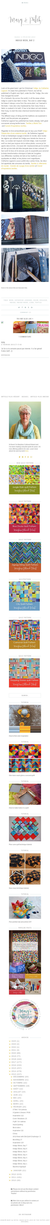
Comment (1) (25, 312)
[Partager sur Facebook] (22, 307)
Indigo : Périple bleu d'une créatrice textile (24, 132)
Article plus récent (10, 397)
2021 (14, 1050)
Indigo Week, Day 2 (20, 1161)
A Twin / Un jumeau (20, 1109)
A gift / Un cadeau (19, 1121)
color (35, 300)
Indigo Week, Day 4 (20, 1155)
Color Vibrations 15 (20, 1118)
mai (15, 1098)
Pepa (3, 342)
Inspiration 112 (18, 1116)
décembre (19, 1077)
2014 (14, 1071)
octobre (18, 1083)
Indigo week (22, 302)
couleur (43, 300)
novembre (19, 1080)
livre (31, 302)
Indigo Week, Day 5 (20, 1152)
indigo (13, 302)
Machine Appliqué (19, 1167)
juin (15, 1095)
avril (16, 1101)
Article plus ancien (40, 397)
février (17, 1107)
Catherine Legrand (23, 300)
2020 (14, 1053)
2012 (14, 1174)
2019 (14, 1056)
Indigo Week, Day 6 (20, 1149)
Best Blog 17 (17, 1140)
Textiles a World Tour (34, 123)
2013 (14, 1074)
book (11, 300)
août (16, 1089)
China (15, 1134)
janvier (17, 1170)
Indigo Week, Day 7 (20, 1146)
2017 (14, 1062)
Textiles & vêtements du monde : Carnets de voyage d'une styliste (24, 164)
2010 (14, 1180)
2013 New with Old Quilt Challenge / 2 (27, 1137)
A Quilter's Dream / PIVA (21, 1112)
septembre (19, 1086)
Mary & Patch (12, 1220)
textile (38, 302)
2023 (14, 1044)
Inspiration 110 (18, 1143)
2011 (14, 1177)
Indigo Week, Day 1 (20, 1164)
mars (16, 1104)
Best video (17, 1128)
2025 (14, 1041)
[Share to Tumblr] (28, 307)
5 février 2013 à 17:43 (11, 344)
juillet (17, 1092)
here (26, 451)
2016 (14, 1065)
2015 (14, 1068)
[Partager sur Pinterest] (25, 307)
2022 (14, 1047)
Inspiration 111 (18, 1130)
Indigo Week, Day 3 (20, 1158)
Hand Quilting (18, 1125)
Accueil (25, 397)
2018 (14, 1059)
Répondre (5, 355)
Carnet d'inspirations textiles (15, 126)
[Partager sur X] (19, 307)
